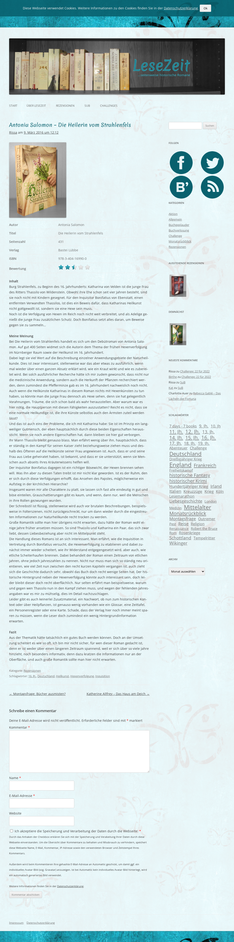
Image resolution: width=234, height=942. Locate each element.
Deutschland (46, 676)
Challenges (108, 106)
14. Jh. (176, 437)
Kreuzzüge (192, 491)
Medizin (175, 508)
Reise (183, 523)
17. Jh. (175, 443)
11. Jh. (176, 431)
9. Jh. (203, 426)
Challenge (175, 236)
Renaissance (179, 528)
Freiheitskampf (181, 470)
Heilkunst (62, 676)
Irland (216, 486)
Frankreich (205, 465)
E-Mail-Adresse (22, 795)
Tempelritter (204, 538)
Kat (171, 388)
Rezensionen (65, 106)
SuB (87, 106)
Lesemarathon (181, 496)
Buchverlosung (179, 230)
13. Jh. (208, 432)
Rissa (13, 132)
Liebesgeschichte (185, 501)
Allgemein (175, 219)
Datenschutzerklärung (70, 886)
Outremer (206, 518)
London (211, 501)
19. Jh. (204, 443)
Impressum (16, 923)
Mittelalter (197, 507)
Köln (220, 491)
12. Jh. (192, 431)
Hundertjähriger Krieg (188, 486)
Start (13, 106)
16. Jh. (32, 676)
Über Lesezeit (36, 106)
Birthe (173, 377)
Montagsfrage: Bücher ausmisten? (37, 694)
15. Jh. (192, 437)
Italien (175, 491)
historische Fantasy (189, 475)
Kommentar (19, 727)
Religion (198, 523)
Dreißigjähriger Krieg (185, 459)
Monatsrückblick (180, 241)
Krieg (209, 491)
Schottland (180, 538)
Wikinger (178, 543)
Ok (205, 8)
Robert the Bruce (204, 528)
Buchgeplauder (179, 225)
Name (15, 778)
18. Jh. (190, 443)
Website (15, 813)
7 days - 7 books (183, 426)
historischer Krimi (188, 481)
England (180, 465)
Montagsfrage (182, 518)
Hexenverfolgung (82, 676)
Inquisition (102, 676)
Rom (173, 533)
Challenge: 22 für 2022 (195, 371)
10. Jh (216, 426)
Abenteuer (178, 448)
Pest (172, 524)
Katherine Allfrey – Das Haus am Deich (118, 694)
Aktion (173, 214)
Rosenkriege (189, 532)
